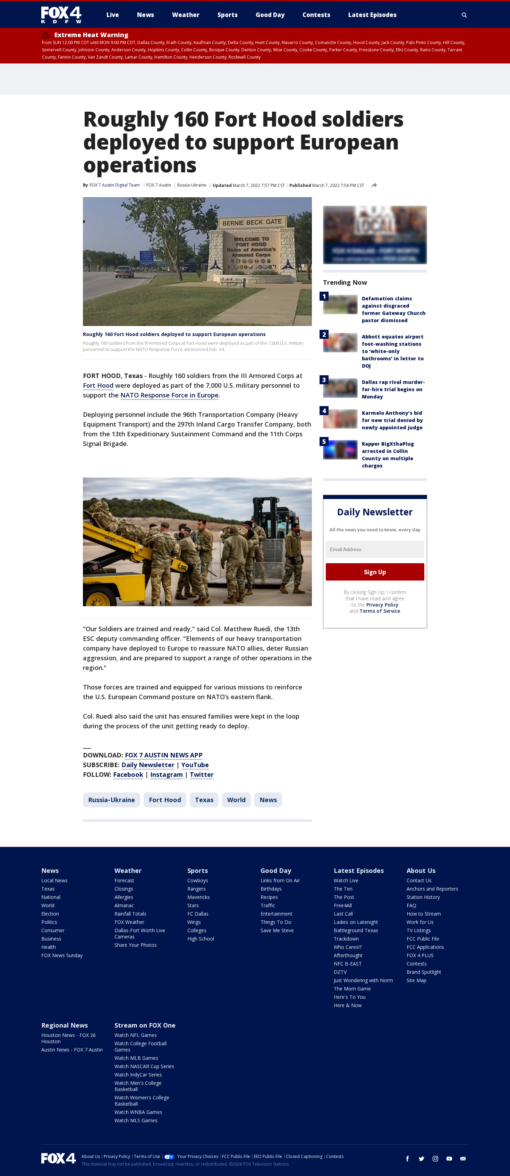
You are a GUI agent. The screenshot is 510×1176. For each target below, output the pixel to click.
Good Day (276, 870)
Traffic (268, 905)
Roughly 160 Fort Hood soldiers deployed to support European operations (174, 334)
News (268, 800)
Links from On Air (280, 880)
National (50, 897)
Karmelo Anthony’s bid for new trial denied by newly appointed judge (392, 420)
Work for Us (420, 922)
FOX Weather (129, 922)
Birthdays (271, 888)
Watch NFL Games (135, 1035)
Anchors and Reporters (432, 888)
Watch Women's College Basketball (141, 1100)
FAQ (411, 905)
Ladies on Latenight (356, 922)
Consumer (53, 930)
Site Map (416, 980)
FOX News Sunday (62, 955)
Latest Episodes (359, 870)
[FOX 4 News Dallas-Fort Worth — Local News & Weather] (64, 15)
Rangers (196, 888)
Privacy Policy (382, 605)
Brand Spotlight (424, 972)
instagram (435, 1158)
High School (200, 938)
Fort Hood (98, 385)
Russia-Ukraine (191, 185)
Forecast (124, 880)
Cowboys (197, 880)
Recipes (269, 897)
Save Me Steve (277, 930)
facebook (407, 1158)
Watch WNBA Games (138, 1112)
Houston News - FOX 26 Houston (68, 1038)
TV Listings (419, 930)
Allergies (123, 897)
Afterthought (348, 955)
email (463, 1158)
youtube (449, 1158)
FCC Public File (423, 938)
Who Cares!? (348, 947)
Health (48, 947)
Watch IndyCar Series (138, 1074)
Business (51, 938)
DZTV (340, 972)
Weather (128, 870)
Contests (417, 963)
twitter (421, 1158)
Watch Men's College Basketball (138, 1086)
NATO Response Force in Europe (169, 395)
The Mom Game (352, 988)
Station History (423, 897)
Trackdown (346, 938)
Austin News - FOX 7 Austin (72, 1049)
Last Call (343, 913)
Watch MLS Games (136, 1120)
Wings (194, 922)
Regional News (64, 1025)
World (236, 800)
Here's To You (350, 997)
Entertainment (276, 913)
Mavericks (198, 897)
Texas (204, 800)
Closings (123, 888)
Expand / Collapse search (464, 15)
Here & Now (348, 1005)
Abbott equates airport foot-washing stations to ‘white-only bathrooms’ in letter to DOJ (393, 351)
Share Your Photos (135, 945)
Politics (49, 922)
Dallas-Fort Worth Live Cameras (139, 933)
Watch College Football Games (140, 1046)
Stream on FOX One (145, 1025)
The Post (344, 897)
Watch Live (346, 880)
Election (50, 913)
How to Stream (424, 913)
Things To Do (276, 922)
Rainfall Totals (130, 913)
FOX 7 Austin (158, 185)
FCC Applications (425, 947)
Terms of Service (379, 611)
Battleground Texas (356, 930)
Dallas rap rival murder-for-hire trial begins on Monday (393, 389)
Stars (193, 905)
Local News (54, 880)
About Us (421, 870)
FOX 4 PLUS (420, 955)
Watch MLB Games (136, 1058)
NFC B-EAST (348, 963)
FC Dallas (198, 913)
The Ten (343, 888)
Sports (197, 870)
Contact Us (419, 880)
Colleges (196, 930)
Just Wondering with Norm (363, 980)
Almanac (124, 905)
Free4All (343, 905)
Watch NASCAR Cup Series (144, 1066)
